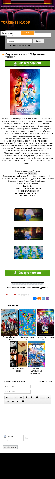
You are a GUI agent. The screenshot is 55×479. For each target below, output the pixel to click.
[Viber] (48, 298)
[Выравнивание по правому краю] (36, 397)
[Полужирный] (6, 397)
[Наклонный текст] (11, 397)
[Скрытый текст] (7, 401)
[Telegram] (43, 298)
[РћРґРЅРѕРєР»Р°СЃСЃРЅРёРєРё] (39, 298)
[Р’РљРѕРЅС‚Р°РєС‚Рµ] (35, 298)
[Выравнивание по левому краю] (26, 397)
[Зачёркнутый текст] (21, 397)
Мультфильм (26, 171)
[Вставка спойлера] (22, 401)
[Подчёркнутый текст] (15, 397)
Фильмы (36, 171)
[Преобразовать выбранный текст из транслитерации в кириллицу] (17, 401)
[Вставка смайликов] (42, 397)
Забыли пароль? (26, 45)
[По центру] (31, 397)
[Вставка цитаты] (12, 401)
